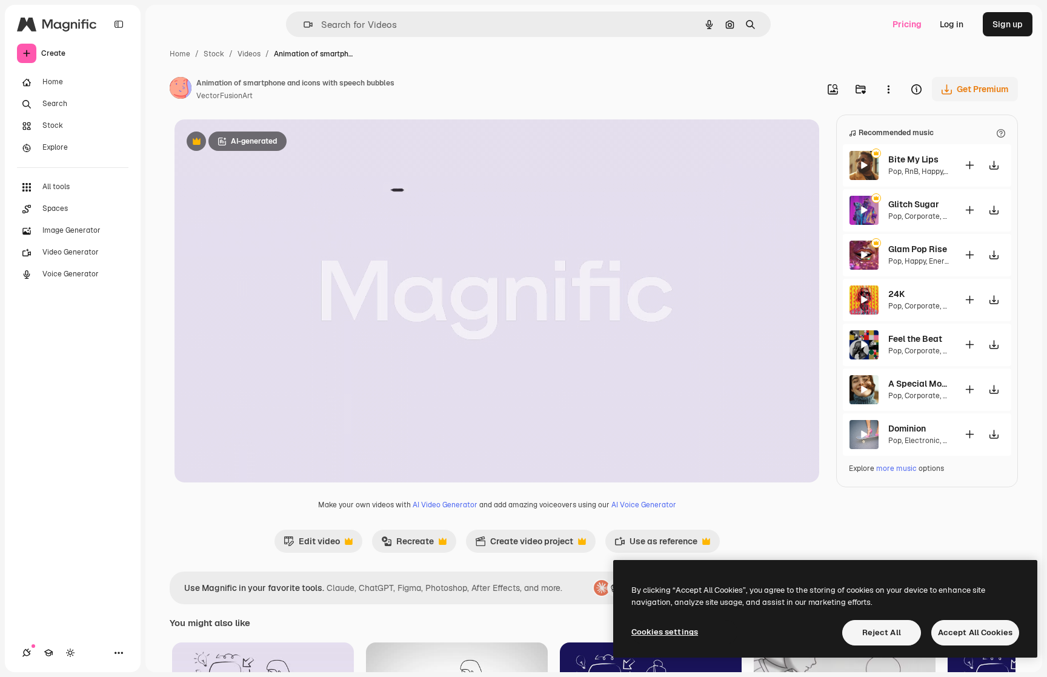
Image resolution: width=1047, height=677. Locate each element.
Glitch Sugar (913, 204)
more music (896, 468)
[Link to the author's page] (180, 89)
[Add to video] (969, 165)
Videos (249, 54)
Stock (214, 54)
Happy (932, 171)
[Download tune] (994, 165)
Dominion (907, 428)
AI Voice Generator (643, 505)
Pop (895, 171)
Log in (951, 24)
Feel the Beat (915, 338)
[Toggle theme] (70, 652)
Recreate (407, 544)
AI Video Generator (445, 505)
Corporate (922, 216)
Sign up (1007, 24)
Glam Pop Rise (917, 249)
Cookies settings (664, 632)
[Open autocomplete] (303, 24)
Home (180, 54)
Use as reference (655, 544)
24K (896, 293)
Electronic (922, 440)
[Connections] (26, 652)
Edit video (312, 544)
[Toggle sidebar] (118, 24)
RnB (912, 171)
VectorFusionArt (224, 96)
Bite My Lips (913, 159)
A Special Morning (918, 383)
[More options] (888, 89)
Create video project (524, 544)
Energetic (945, 261)
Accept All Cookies (975, 632)
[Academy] (48, 652)
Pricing (907, 24)
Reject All (881, 632)
